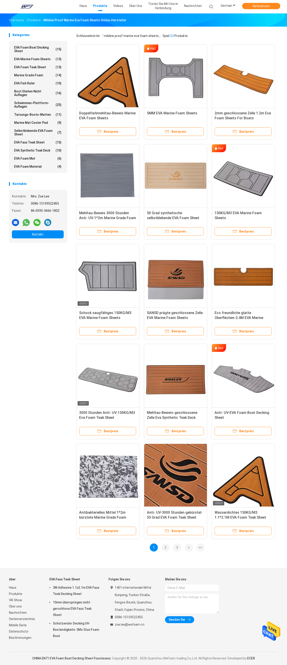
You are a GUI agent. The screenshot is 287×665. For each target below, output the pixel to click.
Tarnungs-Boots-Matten (37, 114)
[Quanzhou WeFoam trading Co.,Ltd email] (15, 222)
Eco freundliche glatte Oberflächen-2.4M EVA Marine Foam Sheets (239, 318)
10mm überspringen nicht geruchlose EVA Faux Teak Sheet (72, 609)
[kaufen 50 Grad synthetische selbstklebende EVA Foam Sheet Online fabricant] (175, 175)
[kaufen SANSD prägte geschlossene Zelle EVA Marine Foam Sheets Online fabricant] (175, 275)
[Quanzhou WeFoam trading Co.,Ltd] (26, 6)
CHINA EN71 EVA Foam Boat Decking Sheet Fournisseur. (72, 658)
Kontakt (37, 234)
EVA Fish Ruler (37, 83)
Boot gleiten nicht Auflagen (37, 93)
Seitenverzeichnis (22, 619)
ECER (251, 658)
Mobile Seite (18, 625)
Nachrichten (18, 612)
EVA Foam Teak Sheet (37, 67)
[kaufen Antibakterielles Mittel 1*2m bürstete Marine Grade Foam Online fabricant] (107, 475)
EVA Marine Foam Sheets (37, 59)
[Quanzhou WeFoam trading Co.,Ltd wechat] (37, 222)
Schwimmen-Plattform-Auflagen (37, 104)
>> (200, 547)
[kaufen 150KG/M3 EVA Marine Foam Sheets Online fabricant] (243, 175)
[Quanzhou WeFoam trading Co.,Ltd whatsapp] (26, 222)
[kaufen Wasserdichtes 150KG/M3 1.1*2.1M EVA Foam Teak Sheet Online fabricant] (243, 475)
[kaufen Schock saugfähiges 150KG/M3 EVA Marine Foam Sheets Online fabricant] (107, 275)
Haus (12, 587)
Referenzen (261, 6)
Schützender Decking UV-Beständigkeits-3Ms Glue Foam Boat (76, 630)
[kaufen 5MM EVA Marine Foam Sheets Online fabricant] (175, 76)
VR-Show (15, 600)
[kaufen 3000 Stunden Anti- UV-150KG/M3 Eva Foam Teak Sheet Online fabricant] (107, 375)
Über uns (15, 606)
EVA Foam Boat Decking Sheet (37, 49)
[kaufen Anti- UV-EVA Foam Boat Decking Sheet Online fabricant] (243, 375)
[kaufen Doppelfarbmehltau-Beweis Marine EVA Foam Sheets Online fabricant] (107, 76)
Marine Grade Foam (37, 75)
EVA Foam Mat (37, 158)
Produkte (15, 594)
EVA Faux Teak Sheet (37, 142)
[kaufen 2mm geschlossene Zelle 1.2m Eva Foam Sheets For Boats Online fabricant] (243, 76)
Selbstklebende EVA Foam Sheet (37, 132)
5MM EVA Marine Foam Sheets (172, 113)
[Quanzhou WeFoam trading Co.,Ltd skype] (47, 222)
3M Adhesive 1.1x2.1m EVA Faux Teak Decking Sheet (76, 591)
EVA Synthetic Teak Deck (37, 150)
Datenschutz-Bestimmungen (20, 634)
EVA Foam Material (37, 166)
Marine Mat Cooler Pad (37, 122)
